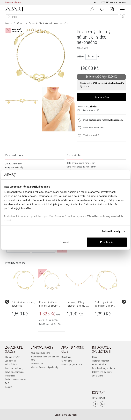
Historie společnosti (101, 361)
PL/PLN (122, 2)
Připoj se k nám (99, 364)
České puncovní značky (15, 379)
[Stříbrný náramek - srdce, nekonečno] (24, 280)
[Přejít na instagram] (102, 404)
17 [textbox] (89, 56)
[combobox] (91, 57)
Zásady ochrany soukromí (103, 368)
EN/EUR (114, 2)
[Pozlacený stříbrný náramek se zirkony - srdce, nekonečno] (106, 280)
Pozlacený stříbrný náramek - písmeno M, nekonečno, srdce (77, 306)
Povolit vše (106, 241)
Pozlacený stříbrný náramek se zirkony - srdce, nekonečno (104, 306)
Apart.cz (8, 23)
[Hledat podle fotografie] (15, 30)
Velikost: (81, 56)
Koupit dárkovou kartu (40, 353)
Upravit (65, 241)
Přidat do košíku (101, 97)
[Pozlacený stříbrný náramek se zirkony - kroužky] (51, 280)
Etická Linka (97, 376)
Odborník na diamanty (102, 372)
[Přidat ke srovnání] (78, 135)
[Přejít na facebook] (95, 404)
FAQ (7, 383)
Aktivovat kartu (37, 363)
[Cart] (112, 9)
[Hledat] (9, 16)
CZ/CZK (104, 2)
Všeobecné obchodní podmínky (44, 367)
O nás (94, 357)
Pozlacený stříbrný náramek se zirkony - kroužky (49, 306)
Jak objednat (10, 361)
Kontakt (8, 387)
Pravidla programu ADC (72, 364)
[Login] (92, 9)
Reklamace (10, 376)
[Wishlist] (102, 9)
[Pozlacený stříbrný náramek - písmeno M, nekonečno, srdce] (79, 280)
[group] (24, 301)
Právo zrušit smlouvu (14, 372)
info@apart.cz (98, 398)
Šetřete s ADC (101, 76)
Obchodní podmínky (14, 368)
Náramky (20, 23)
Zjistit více (84, 86)
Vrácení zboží (11, 364)
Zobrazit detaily (111, 231)
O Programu (66, 361)
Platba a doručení (12, 357)
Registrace (66, 357)
